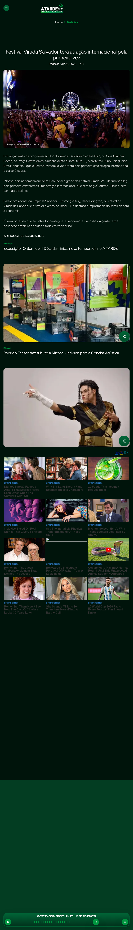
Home (59, 22)
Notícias (72, 22)
